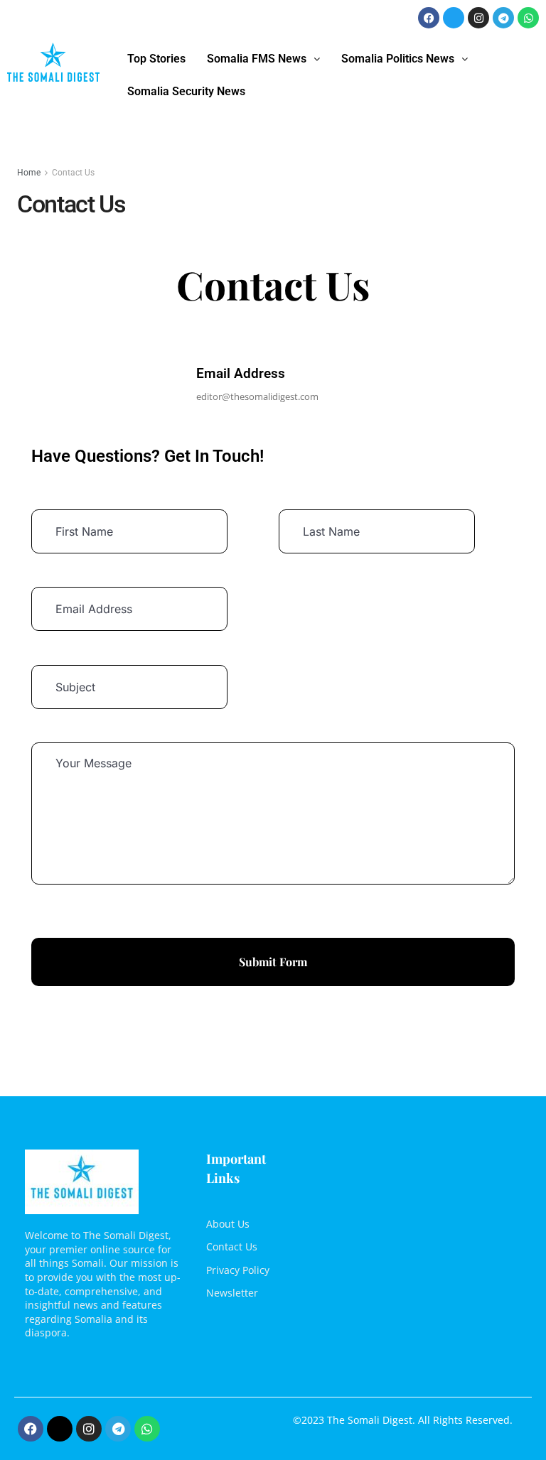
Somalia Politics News (397, 58)
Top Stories (156, 58)
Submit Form (273, 961)
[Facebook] (428, 17)
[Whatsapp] (528, 17)
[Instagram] (478, 17)
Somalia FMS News (256, 58)
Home (29, 173)
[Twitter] (453, 17)
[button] (263, 59)
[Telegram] (503, 17)
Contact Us (73, 173)
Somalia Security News (186, 91)
